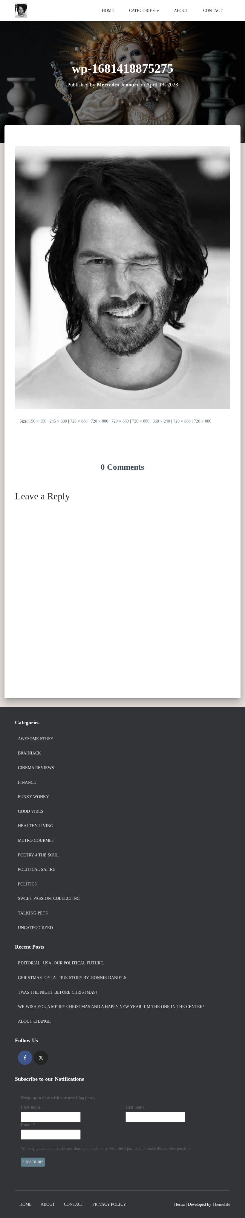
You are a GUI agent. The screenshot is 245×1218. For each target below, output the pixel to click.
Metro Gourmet (36, 840)
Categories (142, 10)
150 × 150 (37, 421)
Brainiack (29, 753)
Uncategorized (35, 928)
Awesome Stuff (35, 739)
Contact (213, 10)
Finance (27, 782)
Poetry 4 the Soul (38, 855)
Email (28, 1125)
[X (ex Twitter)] (41, 1058)
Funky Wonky (33, 797)
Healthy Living (35, 826)
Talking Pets (33, 913)
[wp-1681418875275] (122, 277)
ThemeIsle (221, 1204)
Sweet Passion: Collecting (49, 898)
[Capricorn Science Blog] (21, 10)
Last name (134, 1107)
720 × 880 (79, 421)
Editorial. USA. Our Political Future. (61, 963)
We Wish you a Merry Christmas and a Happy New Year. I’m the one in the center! (111, 1006)
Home (108, 10)
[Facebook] (25, 1058)
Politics (27, 884)
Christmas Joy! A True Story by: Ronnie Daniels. (73, 977)
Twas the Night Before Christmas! (57, 992)
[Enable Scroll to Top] (233, 1206)
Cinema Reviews (36, 768)
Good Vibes (30, 811)
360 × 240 (161, 421)
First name (31, 1107)
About (181, 10)
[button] (157, 10)
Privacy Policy (109, 1204)
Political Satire (36, 869)
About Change (34, 1021)
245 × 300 (58, 421)
